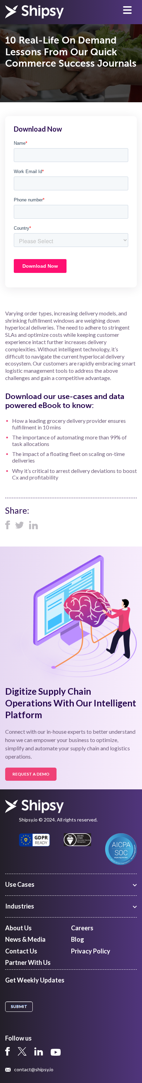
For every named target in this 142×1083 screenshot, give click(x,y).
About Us (18, 928)
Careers (82, 928)
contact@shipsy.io (33, 1069)
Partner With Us (28, 962)
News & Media (25, 939)
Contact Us (21, 951)
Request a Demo (30, 774)
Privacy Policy (90, 951)
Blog (77, 939)
